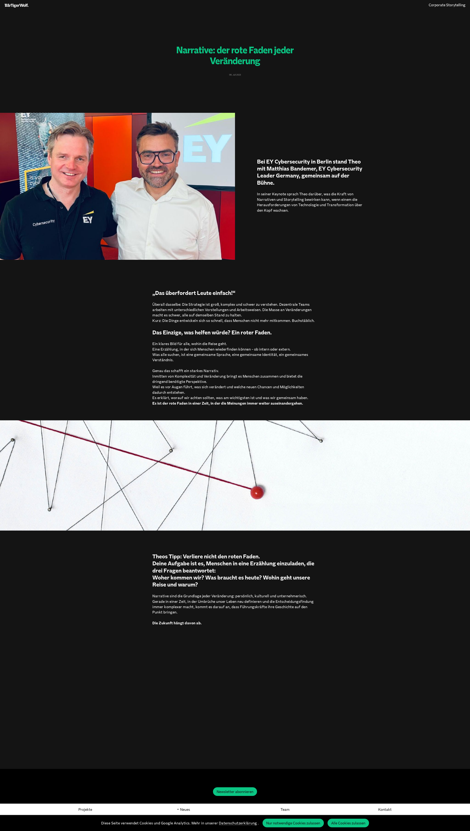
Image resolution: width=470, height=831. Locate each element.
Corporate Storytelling (447, 5)
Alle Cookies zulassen (348, 823)
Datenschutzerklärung (238, 823)
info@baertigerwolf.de (235, 721)
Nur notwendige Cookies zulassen (293, 823)
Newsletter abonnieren (235, 791)
